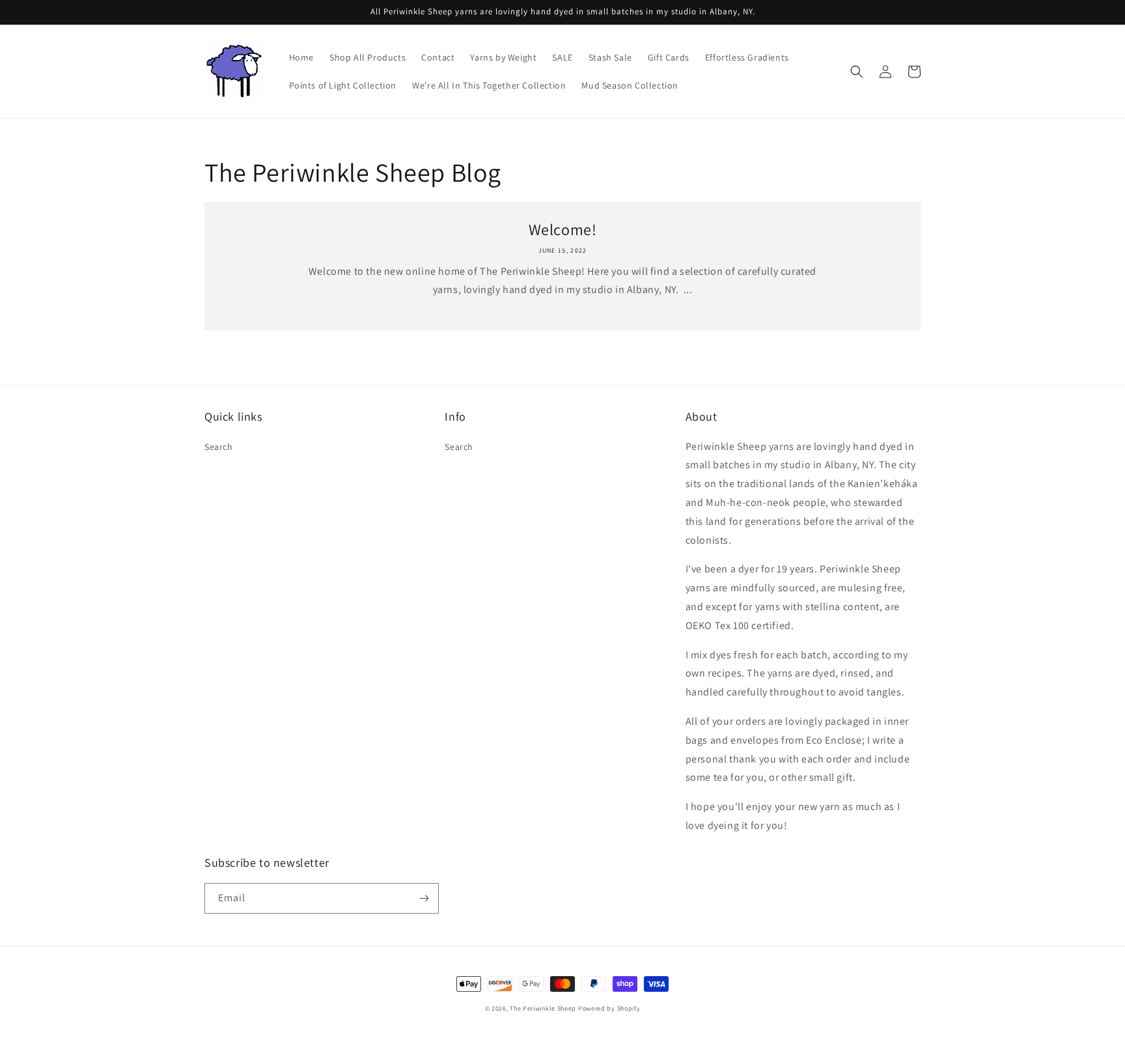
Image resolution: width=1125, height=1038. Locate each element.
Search (218, 447)
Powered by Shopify (609, 1008)
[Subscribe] (424, 898)
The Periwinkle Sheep (543, 1008)
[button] (856, 71)
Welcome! (563, 229)
